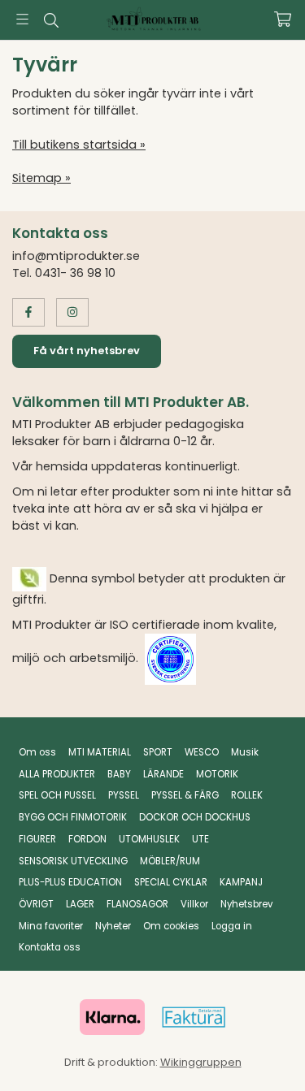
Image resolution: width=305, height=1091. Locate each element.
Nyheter (113, 926)
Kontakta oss (50, 947)
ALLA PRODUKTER (57, 774)
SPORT (157, 752)
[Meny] (22, 19)
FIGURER (37, 839)
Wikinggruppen (201, 1062)
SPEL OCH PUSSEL (57, 795)
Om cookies (171, 926)
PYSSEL (123, 795)
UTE (200, 839)
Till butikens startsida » (79, 144)
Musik (245, 752)
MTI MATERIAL (99, 752)
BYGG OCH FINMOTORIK (73, 817)
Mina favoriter (51, 926)
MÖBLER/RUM (170, 861)
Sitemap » (41, 178)
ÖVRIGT (36, 904)
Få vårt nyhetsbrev (86, 350)
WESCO (202, 752)
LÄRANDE (163, 774)
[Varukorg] (282, 19)
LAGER (80, 904)
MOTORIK (217, 774)
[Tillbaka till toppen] (258, 1056)
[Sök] (51, 20)
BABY (119, 774)
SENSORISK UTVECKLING (73, 861)
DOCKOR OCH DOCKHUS (195, 817)
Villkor (194, 904)
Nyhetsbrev (246, 904)
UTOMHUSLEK (149, 839)
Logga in (231, 926)
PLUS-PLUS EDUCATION (70, 882)
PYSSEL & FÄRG (185, 795)
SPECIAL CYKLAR (170, 882)
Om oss (37, 752)
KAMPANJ (241, 882)
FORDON (87, 839)
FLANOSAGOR (137, 904)
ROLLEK (247, 795)
